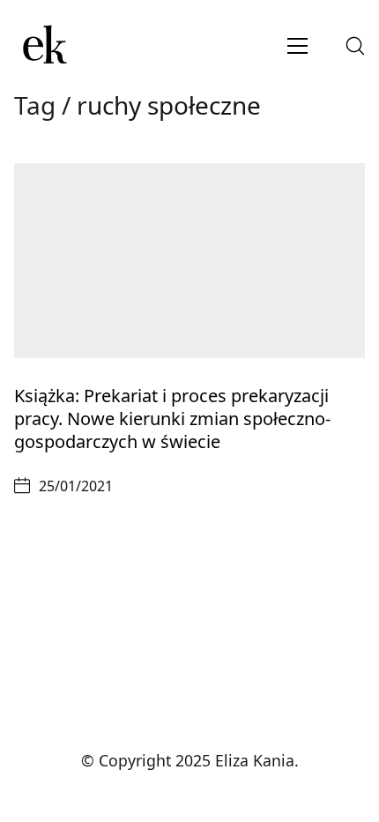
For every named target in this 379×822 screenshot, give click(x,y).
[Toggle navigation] (297, 46)
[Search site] (355, 46)
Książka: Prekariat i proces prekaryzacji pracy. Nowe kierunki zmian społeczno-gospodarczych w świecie (172, 418)
